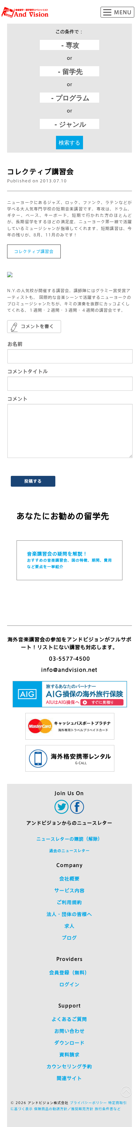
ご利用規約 (69, 902)
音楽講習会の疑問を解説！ (69, 560)
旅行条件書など (108, 1108)
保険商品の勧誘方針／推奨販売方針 (63, 1108)
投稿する (33, 481)
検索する (69, 142)
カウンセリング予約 (69, 1066)
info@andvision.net (69, 669)
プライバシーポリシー (88, 1102)
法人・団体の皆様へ (69, 914)
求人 (69, 926)
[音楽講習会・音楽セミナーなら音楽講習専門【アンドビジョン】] (25, 12)
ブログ (69, 938)
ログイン (69, 984)
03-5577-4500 (69, 658)
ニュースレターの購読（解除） (69, 839)
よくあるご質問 (69, 1019)
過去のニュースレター (69, 850)
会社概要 (69, 878)
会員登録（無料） (69, 972)
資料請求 (69, 1054)
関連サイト (69, 1078)
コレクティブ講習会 (34, 251)
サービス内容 (69, 890)
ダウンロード (69, 1043)
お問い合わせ (69, 1031)
